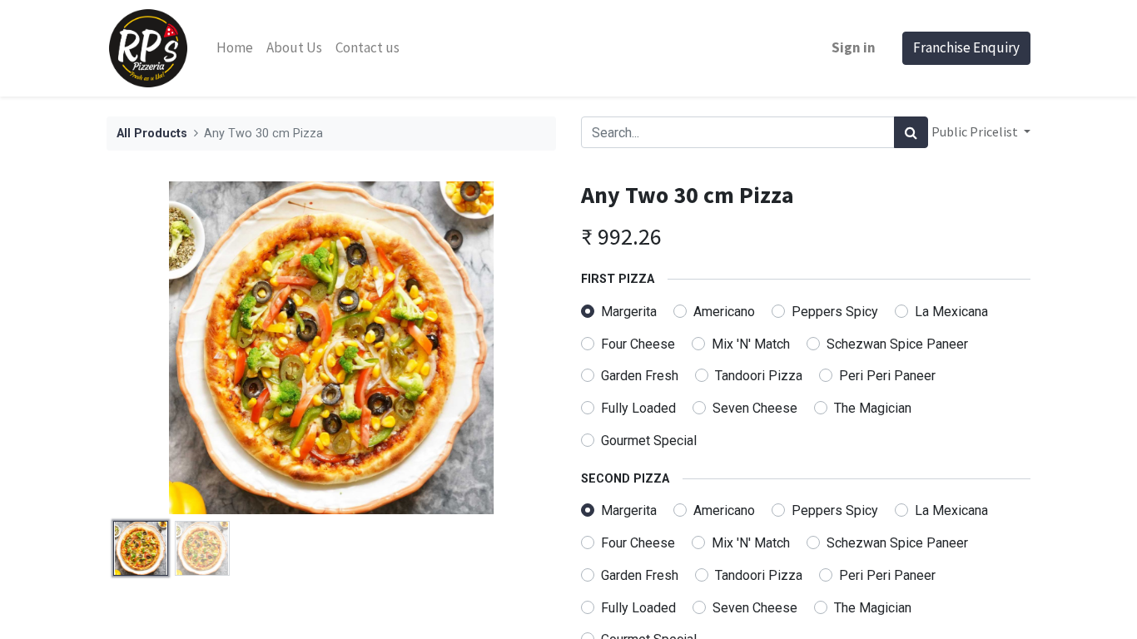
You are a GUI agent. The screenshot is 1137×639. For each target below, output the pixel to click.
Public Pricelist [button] (975, 131)
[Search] (911, 132)
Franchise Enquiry (966, 47)
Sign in (854, 47)
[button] (140, 347)
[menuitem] (235, 48)
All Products (152, 133)
